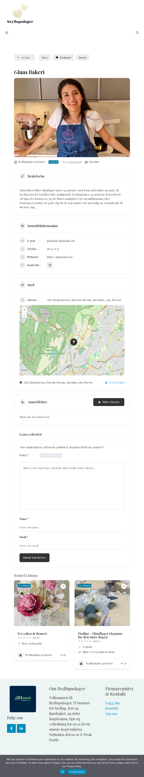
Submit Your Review (34, 557)
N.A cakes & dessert (32, 633)
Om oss (111, 713)
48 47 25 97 (53, 249)
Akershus (94, 161)
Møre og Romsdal (31, 643)
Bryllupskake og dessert (31, 161)
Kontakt (111, 708)
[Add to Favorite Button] (63, 586)
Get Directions (117, 382)
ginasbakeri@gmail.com (61, 241)
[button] (137, 32)
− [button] (24, 315)
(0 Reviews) (74, 162)
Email (23, 537)
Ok (62, 771)
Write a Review (111, 402)
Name (24, 519)
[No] (139, 766)
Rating (23, 455)
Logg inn (112, 702)
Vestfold (87, 647)
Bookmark (65, 57)
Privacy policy (77, 771)
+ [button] (24, 309)
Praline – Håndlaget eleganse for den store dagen (100, 635)
